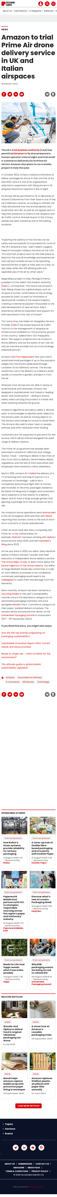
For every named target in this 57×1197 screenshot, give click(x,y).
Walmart (17, 537)
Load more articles (28, 1105)
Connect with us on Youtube (33, 1147)
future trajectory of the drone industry (22, 565)
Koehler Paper (39, 862)
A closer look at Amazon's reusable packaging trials (41, 1030)
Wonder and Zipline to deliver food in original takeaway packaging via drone (13, 1033)
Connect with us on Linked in (24, 1147)
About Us (7, 10)
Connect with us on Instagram (41, 1147)
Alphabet (44, 540)
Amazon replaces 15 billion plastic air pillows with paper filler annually (42, 1084)
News (4, 29)
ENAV (15, 325)
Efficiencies (28, 682)
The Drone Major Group (14, 562)
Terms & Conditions (17, 1171)
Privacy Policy (40, 1171)
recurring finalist (10, 593)
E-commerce (12, 682)
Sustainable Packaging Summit (18, 615)
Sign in (15, 88)
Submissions (20, 10)
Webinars (48, 10)
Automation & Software (30, 677)
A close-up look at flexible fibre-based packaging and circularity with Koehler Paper (43, 848)
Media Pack (34, 1167)
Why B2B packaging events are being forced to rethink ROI (42, 968)
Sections (10, 1128)
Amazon (19, 153)
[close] (31, 92)
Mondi (15, 604)
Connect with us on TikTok (28, 1154)
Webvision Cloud (36, 1187)
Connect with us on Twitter (16, 1147)
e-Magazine (35, 10)
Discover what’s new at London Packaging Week (41, 899)
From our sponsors (13, 838)
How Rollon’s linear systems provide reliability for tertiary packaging (13, 848)
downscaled (48, 512)
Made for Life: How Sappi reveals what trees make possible (14, 968)
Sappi (6, 981)
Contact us (42, 1163)
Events (9, 1133)
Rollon (6, 862)
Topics (9, 1124)
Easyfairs (36, 911)
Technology (43, 682)
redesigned (7, 579)
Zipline (50, 537)
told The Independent (23, 356)
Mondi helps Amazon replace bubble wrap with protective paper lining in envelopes (14, 1084)
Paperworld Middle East (13, 929)
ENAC (5, 286)
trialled (32, 473)
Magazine (19, 1167)
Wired (49, 516)
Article (7, 1022)
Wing (4, 544)
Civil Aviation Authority (26, 150)
